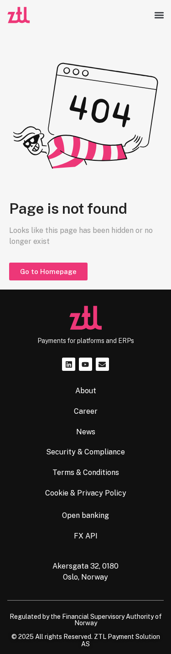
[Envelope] (102, 364)
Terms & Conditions (85, 472)
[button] (158, 15)
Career (86, 411)
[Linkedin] (68, 364)
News (85, 431)
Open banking (85, 515)
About (85, 390)
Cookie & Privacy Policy (85, 493)
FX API (86, 536)
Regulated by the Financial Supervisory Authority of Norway (86, 620)
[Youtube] (85, 364)
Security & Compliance (85, 452)
